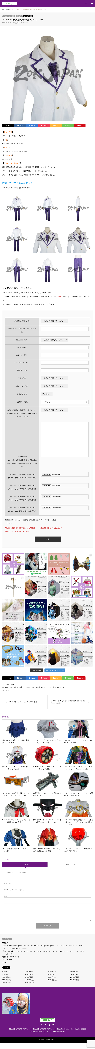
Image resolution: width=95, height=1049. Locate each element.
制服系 (19, 16)
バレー (7, 687)
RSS (53, 1024)
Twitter (42, 1024)
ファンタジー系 (20, 951)
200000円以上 (29, 983)
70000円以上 (6, 977)
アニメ (29, 687)
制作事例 (5, 957)
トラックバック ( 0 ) (70, 864)
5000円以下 (6, 971)
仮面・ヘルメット (56, 946)
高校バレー (22, 687)
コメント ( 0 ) (25, 864)
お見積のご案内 (80, 1029)
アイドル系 (37, 951)
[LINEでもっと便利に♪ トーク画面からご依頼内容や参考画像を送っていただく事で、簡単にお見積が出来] (36, 564)
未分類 (4, 962)
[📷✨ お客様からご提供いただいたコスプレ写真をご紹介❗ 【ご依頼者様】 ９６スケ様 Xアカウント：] (13, 633)
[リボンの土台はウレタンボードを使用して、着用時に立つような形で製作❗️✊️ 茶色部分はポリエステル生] (82, 564)
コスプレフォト (14, 957)
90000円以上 (52, 977)
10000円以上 (52, 971)
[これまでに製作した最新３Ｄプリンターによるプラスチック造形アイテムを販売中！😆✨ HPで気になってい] (59, 564)
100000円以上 (74, 977)
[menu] (91, 3)
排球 (63, 687)
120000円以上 (29, 980)
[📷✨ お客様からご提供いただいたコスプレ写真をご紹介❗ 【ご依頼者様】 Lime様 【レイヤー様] (36, 587)
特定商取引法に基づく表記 (65, 1029)
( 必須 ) (8, 883)
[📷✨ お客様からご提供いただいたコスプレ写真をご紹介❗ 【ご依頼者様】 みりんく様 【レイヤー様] (59, 656)
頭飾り (47, 946)
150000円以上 (6, 983)
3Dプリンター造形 (10, 948)
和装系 (82, 951)
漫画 (54, 687)
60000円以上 (74, 974)
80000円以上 (29, 977)
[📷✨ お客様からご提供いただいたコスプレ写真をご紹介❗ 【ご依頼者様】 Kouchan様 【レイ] (36, 656)
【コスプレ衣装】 (8, 16)
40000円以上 (29, 974)
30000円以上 (28, 16)
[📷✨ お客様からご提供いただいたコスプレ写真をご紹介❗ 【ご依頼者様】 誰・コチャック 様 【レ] (59, 587)
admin (12, 684)
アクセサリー (35, 946)
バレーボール (14, 687)
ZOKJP (42, 1039)
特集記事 (5, 943)
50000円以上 (52, 974)
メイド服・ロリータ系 (55, 951)
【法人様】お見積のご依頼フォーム (44, 1029)
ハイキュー (49, 687)
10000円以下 (29, 971)
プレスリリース (7, 959)
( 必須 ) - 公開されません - (14, 890)
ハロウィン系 (8, 954)
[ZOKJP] (9, 3)
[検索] (86, 3)
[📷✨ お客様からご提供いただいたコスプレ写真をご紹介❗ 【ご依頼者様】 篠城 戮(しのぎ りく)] (36, 633)
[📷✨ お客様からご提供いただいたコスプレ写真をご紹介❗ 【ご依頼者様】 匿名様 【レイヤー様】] (82, 656)
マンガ (43, 687)
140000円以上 (74, 980)
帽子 (42, 946)
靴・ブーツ (79, 946)
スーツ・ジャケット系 (71, 951)
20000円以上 (74, 971)
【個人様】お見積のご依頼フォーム (20, 1029)
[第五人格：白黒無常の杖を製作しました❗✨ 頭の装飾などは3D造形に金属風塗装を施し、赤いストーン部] (13, 587)
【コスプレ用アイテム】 (10, 946)
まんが (59, 687)
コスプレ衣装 (36, 687)
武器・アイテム (22, 948)
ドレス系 (29, 951)
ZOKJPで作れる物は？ (58, 1032)
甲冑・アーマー (69, 946)
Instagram (49, 1024)
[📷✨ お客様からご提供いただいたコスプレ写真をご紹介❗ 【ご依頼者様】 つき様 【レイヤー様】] (59, 610)
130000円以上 (52, 980)
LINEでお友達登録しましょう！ (39, 1032)
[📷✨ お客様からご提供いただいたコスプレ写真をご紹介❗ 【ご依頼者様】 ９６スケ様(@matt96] (82, 610)
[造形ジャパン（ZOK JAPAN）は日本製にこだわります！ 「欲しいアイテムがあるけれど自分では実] (13, 564)
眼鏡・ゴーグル (24, 946)
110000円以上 (6, 980)
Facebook (45, 1024)
